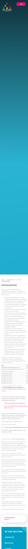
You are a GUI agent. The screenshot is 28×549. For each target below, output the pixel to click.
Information (11, 279)
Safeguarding (5, 281)
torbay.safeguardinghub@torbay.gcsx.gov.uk (16, 427)
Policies (19, 279)
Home (3, 279)
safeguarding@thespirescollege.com (13, 387)
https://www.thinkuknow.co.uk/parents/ (14, 403)
